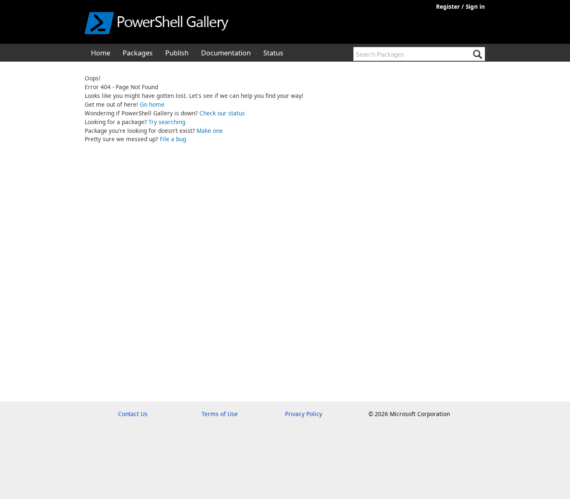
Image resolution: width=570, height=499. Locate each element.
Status (273, 52)
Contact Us (133, 414)
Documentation (226, 52)
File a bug (173, 139)
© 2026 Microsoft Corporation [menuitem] (409, 414)
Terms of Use (220, 414)
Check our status (222, 113)
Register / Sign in (460, 6)
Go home (152, 104)
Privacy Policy (303, 414)
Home (100, 52)
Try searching (167, 122)
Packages (138, 52)
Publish (177, 52)
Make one (210, 131)
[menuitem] (100, 52)
